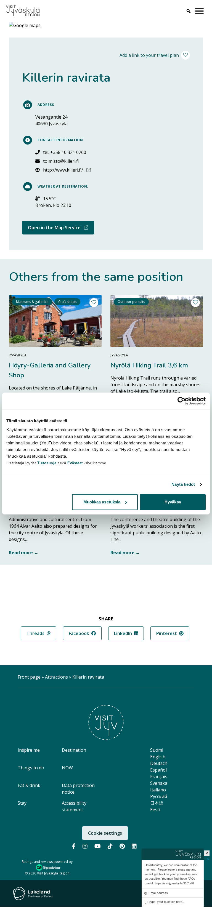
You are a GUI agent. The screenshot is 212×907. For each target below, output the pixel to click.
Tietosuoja (47, 463)
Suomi (156, 750)
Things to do (31, 768)
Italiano (158, 790)
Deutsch (158, 763)
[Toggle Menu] (200, 11)
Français (158, 776)
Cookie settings (105, 833)
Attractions (56, 677)
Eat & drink (29, 785)
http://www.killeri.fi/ (67, 170)
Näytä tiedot (183, 484)
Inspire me (29, 750)
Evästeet (75, 463)
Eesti (155, 810)
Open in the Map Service (61, 227)
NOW (67, 768)
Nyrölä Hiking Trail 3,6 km (149, 365)
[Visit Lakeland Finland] (33, 893)
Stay (22, 803)
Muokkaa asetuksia (102, 502)
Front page (29, 677)
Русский (158, 796)
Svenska (158, 783)
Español (158, 770)
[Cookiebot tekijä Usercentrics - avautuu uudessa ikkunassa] (181, 401)
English (157, 757)
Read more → (23, 552)
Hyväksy (173, 502)
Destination (74, 750)
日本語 (156, 803)
